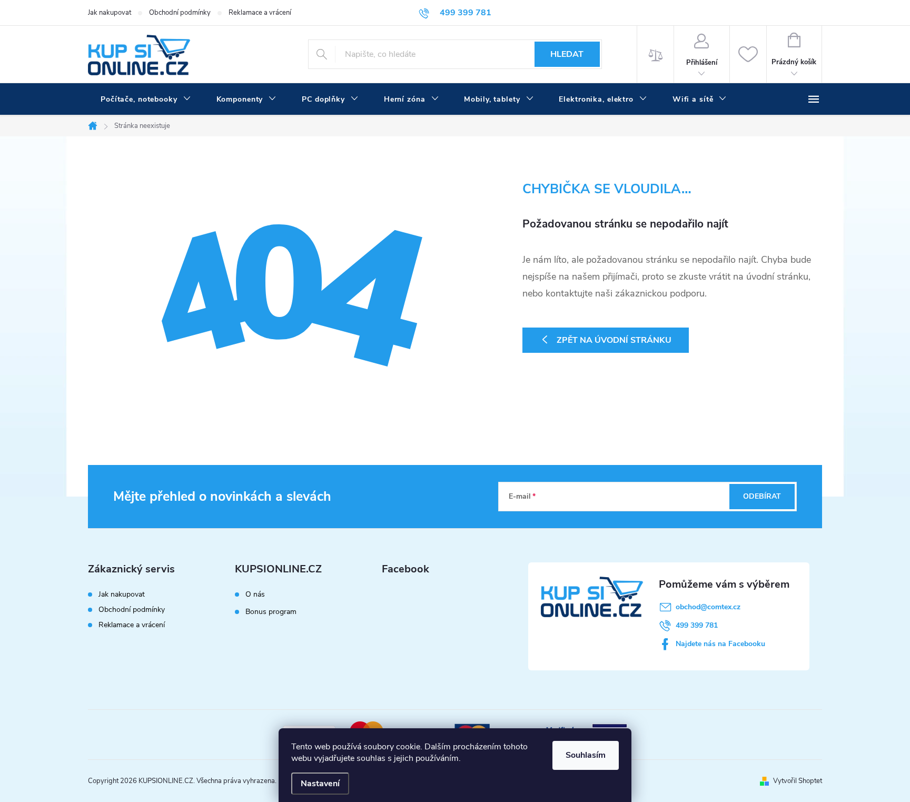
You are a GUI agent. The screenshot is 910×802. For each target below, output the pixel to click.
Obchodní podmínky (180, 12)
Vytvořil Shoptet (797, 781)
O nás (255, 594)
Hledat (566, 54)
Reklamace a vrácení (260, 12)
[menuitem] (146, 99)
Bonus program (270, 612)
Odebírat (762, 496)
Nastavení (320, 783)
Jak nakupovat (109, 12)
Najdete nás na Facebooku (720, 644)
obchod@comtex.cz (708, 607)
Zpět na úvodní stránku (614, 340)
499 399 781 (697, 625)
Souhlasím (586, 755)
